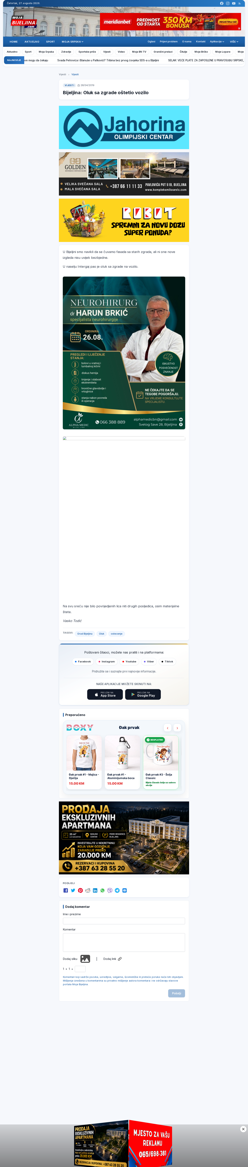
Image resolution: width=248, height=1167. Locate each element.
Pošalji (176, 993)
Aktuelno (32, 41)
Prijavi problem (168, 41)
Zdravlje (66, 51)
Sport (50, 41)
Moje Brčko (201, 51)
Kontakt (200, 41)
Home (14, 41)
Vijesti (106, 51)
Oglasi (151, 41)
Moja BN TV (139, 51)
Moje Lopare (222, 51)
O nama (186, 41)
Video (121, 51)
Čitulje (183, 51)
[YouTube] (233, 3)
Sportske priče (87, 51)
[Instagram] (227, 3)
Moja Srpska (46, 51)
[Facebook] (221, 3)
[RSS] (239, 3)
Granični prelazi (163, 51)
